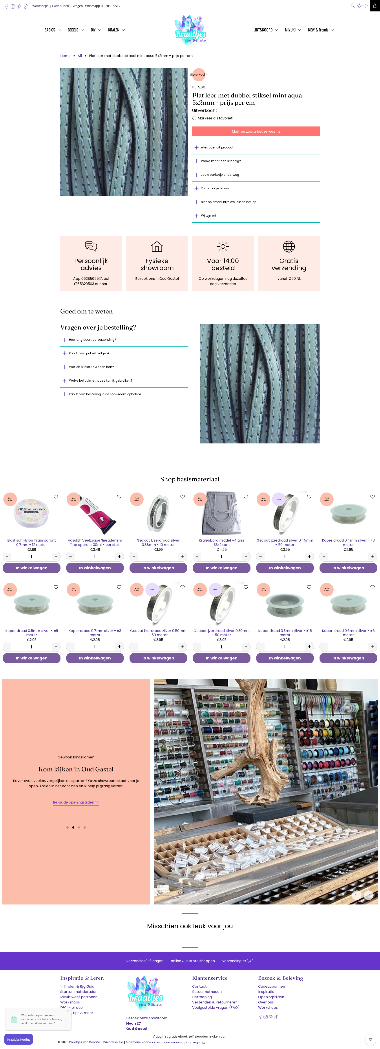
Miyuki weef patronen (78, 997)
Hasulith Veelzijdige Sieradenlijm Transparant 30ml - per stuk (95, 542)
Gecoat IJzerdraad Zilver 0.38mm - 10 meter (158, 542)
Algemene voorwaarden (144, 1042)
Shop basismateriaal (190, 479)
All (80, 56)
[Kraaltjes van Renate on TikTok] (27, 7)
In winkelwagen (32, 568)
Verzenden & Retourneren (215, 1002)
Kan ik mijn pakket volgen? (89, 353)
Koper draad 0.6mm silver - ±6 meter (348, 632)
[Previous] (357, 895)
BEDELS (73, 30)
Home (65, 56)
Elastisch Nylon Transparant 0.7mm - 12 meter (31, 542)
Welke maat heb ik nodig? (221, 161)
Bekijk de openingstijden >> (76, 802)
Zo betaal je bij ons (215, 188)
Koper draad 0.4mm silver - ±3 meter (348, 542)
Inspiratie (266, 991)
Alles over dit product (217, 147)
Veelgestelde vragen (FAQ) (216, 1007)
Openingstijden (271, 997)
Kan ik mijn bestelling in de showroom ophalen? (105, 394)
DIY (93, 30)
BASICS (49, 30)
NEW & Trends (318, 30)
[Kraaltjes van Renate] (190, 29)
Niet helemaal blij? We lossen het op (228, 202)
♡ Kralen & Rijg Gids (77, 986)
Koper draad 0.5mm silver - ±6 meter (31, 632)
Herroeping (202, 997)
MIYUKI (290, 30)
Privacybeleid (113, 1042)
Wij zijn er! (208, 215)
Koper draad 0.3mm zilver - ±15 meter (285, 632)
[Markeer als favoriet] (56, 496)
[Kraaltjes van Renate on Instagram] (14, 7)
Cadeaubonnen (271, 986)
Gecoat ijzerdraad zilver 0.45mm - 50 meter (285, 542)
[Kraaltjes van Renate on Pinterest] (20, 7)
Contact (199, 986)
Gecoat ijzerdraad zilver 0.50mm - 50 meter (158, 632)
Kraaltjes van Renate (84, 1042)
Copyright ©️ (196, 1042)
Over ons (266, 1002)
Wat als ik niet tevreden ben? (91, 367)
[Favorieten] (366, 5)
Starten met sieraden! (79, 991)
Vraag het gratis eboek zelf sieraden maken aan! (190, 1036)
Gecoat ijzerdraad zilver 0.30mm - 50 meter (222, 632)
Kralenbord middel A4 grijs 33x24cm (221, 542)
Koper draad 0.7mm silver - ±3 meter (95, 632)
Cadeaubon (60, 6)
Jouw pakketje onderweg (220, 174)
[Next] (368, 895)
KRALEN (113, 30)
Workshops (40, 6)
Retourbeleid (173, 1042)
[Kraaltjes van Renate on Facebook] (7, 7)
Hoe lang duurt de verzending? (92, 339)
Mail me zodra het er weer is (256, 131)
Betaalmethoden (207, 991)
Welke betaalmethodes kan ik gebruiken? (100, 380)
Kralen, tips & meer (76, 1012)
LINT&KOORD (263, 30)
